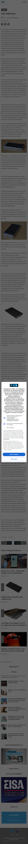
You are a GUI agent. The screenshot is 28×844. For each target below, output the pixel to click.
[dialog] (14, 422)
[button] (14, 428)
